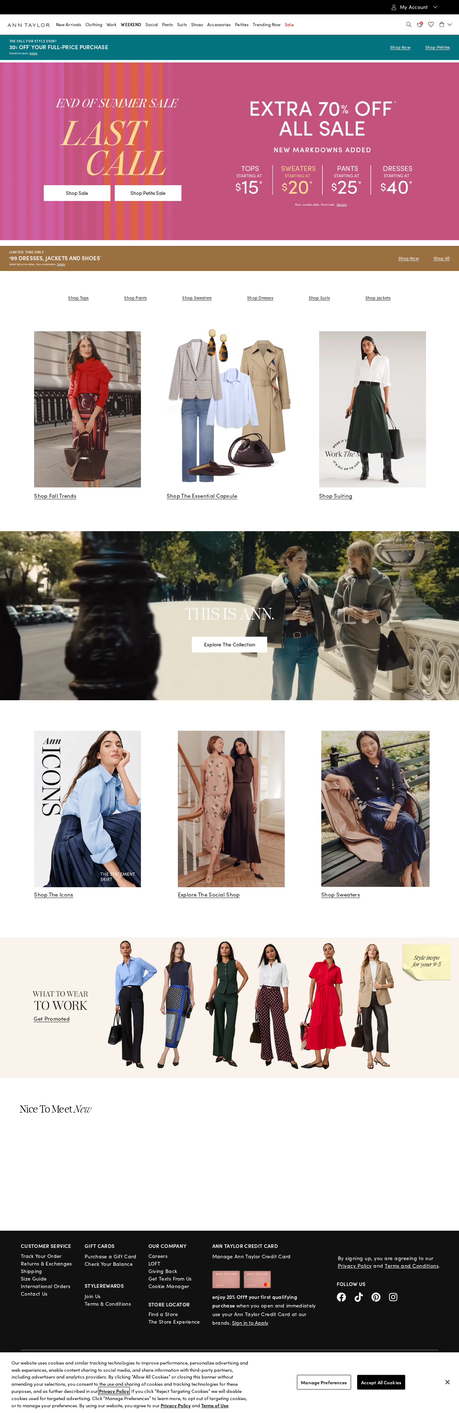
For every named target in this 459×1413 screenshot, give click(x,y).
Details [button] (342, 204)
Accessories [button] (219, 24)
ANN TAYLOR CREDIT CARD (245, 1245)
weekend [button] (131, 24)
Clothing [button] (93, 24)
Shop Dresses (260, 297)
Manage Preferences (324, 1382)
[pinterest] (380, 1296)
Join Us (92, 1296)
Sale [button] (289, 24)
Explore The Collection (229, 644)
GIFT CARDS (100, 1245)
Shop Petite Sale (148, 193)
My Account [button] (415, 7)
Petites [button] (242, 24)
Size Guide (34, 1278)
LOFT (154, 1263)
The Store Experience (174, 1321)
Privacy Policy (355, 1265)
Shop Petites (437, 47)
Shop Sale (77, 193)
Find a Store (163, 1314)
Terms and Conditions (412, 1265)
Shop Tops (78, 297)
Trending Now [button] (266, 24)
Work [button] (112, 24)
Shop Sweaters (197, 297)
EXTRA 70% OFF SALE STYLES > (68, 7)
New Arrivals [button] (68, 24)
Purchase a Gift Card (111, 1256)
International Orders (45, 1286)
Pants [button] (167, 24)
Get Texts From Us (170, 1278)
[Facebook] (346, 1296)
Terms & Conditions (108, 1303)
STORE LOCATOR (169, 1304)
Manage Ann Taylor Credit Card (251, 1256)
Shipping (31, 1271)
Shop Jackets (378, 297)
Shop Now (400, 47)
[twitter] (363, 1296)
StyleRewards (104, 1285)
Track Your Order (41, 1256)
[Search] (408, 24)
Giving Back (163, 1271)
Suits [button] (182, 24)
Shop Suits (319, 297)
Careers (157, 1256)
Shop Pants (135, 297)
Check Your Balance (109, 1263)
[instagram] (396, 1296)
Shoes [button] (197, 24)
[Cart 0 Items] (446, 24)
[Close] (447, 1382)
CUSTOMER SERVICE (46, 1245)
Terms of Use (214, 1405)
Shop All (442, 258)
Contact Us (34, 1293)
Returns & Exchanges (46, 1263)
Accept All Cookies (381, 1382)
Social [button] (152, 24)
